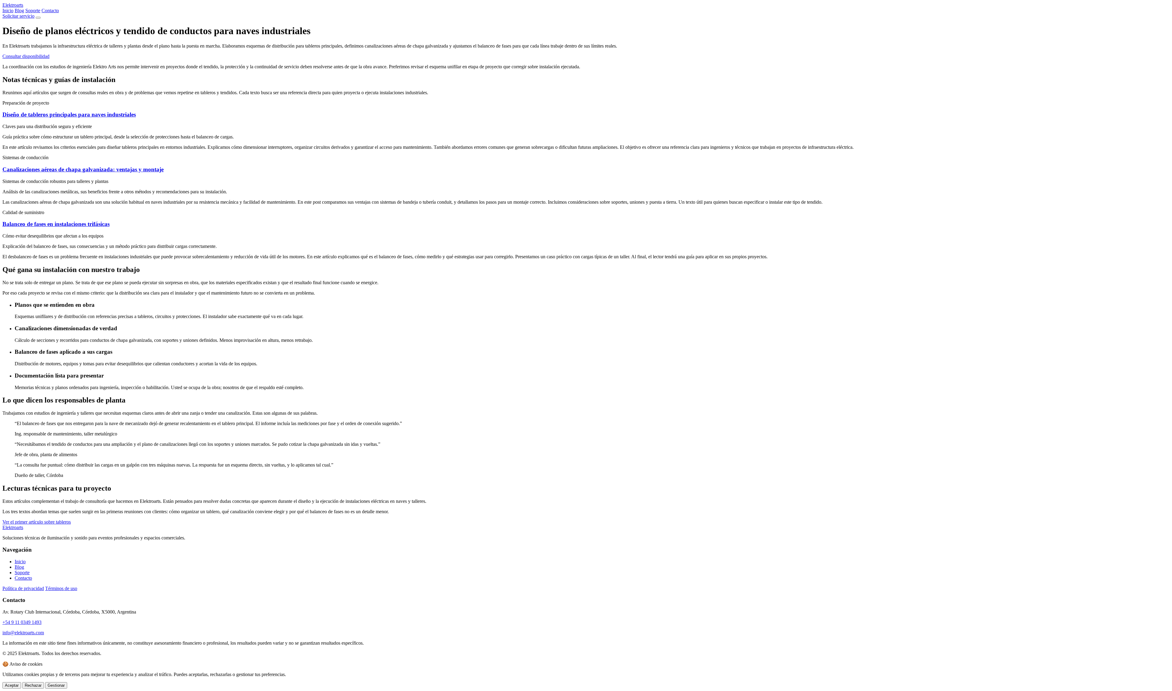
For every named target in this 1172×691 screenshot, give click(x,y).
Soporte (32, 10)
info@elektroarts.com (23, 632)
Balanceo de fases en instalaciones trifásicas (56, 224)
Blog (19, 10)
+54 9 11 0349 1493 (22, 622)
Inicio (7, 10)
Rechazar (33, 685)
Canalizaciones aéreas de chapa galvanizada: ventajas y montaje (83, 169)
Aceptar (12, 685)
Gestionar (56, 685)
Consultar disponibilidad (25, 56)
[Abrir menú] (38, 18)
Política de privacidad (23, 588)
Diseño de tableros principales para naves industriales (69, 114)
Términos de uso (61, 588)
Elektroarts (12, 5)
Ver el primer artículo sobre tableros (36, 522)
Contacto (50, 10)
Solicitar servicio (18, 16)
